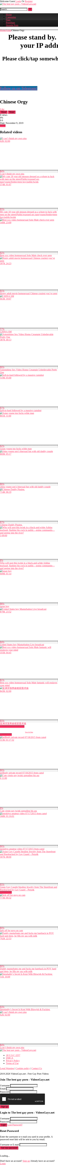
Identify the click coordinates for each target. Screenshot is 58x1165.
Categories (11, 17)
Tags (8, 20)
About (3, 112)
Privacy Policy (13, 1060)
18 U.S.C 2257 (13, 1055)
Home (9, 14)
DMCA (9, 1058)
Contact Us (36, 1068)
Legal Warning (7, 1068)
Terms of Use (12, 1063)
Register (29, 1)
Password (4, 1092)
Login (18, 1)
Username (5, 1085)
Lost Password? (15, 1125)
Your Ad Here (29, 732)
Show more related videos (12, 726)
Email (3, 1088)
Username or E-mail (9, 1144)
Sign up (4, 1107)
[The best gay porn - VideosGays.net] (18, 4)
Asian (8, 30)
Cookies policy (23, 1068)
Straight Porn (12, 25)
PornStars (10, 22)
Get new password (9, 1148)
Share (11, 112)
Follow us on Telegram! (18, 88)
